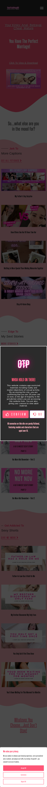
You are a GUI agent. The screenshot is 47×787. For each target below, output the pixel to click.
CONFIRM (19, 414)
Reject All (23, 781)
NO (40, 414)
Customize (23, 775)
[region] (23, 767)
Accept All (23, 768)
